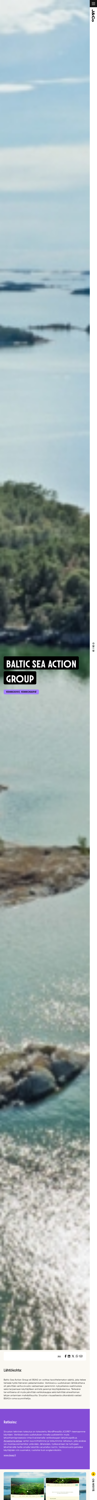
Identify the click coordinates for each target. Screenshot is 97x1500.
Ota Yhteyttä (93, 1484)
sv (93, 651)
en (93, 646)
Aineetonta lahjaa (13, 1441)
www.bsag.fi (10, 1455)
